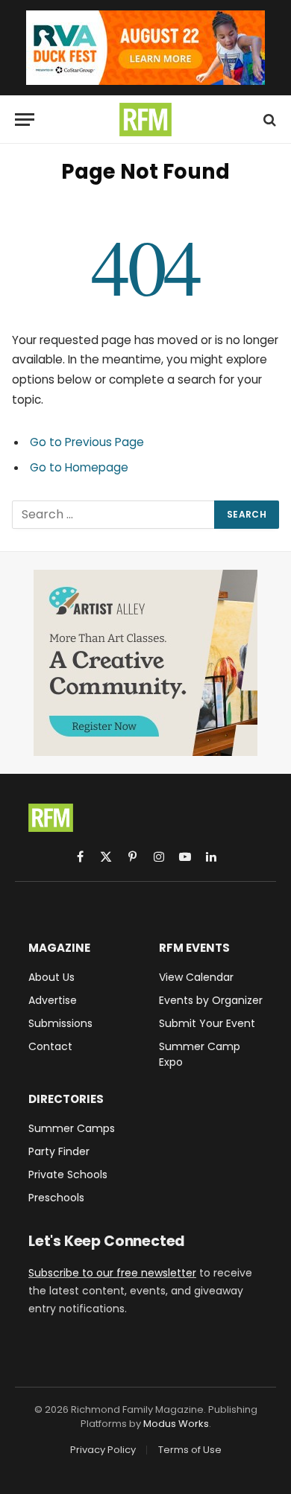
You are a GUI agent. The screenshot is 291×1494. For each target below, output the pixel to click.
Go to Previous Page (87, 442)
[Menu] (24, 119)
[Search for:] (114, 514)
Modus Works (176, 1424)
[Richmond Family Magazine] (145, 119)
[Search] (268, 119)
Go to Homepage (79, 467)
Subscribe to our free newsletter (112, 1272)
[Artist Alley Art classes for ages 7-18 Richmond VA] (145, 663)
